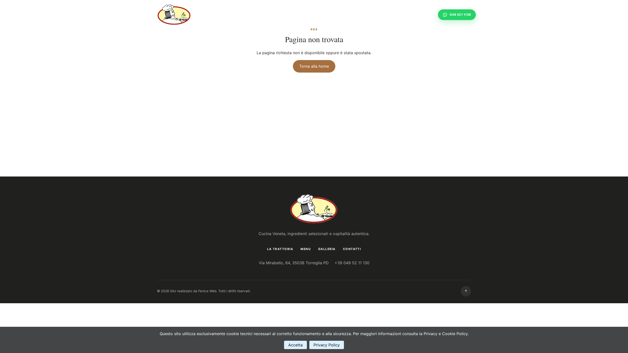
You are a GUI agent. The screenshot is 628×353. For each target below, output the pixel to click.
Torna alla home (314, 66)
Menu (373, 14)
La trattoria (348, 14)
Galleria (395, 14)
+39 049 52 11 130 (352, 262)
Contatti (421, 14)
